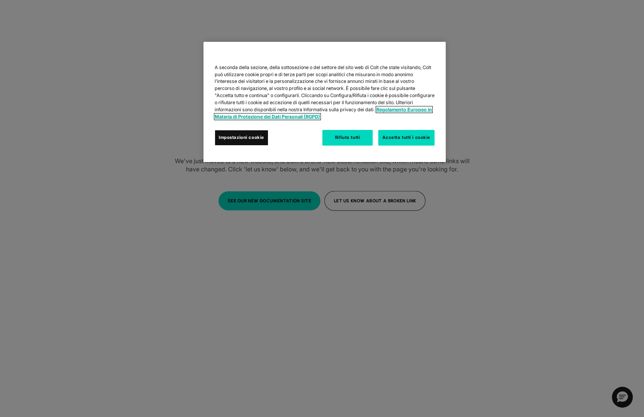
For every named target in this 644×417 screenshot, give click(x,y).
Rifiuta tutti (347, 137)
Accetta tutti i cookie (406, 137)
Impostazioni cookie (241, 137)
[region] (324, 102)
